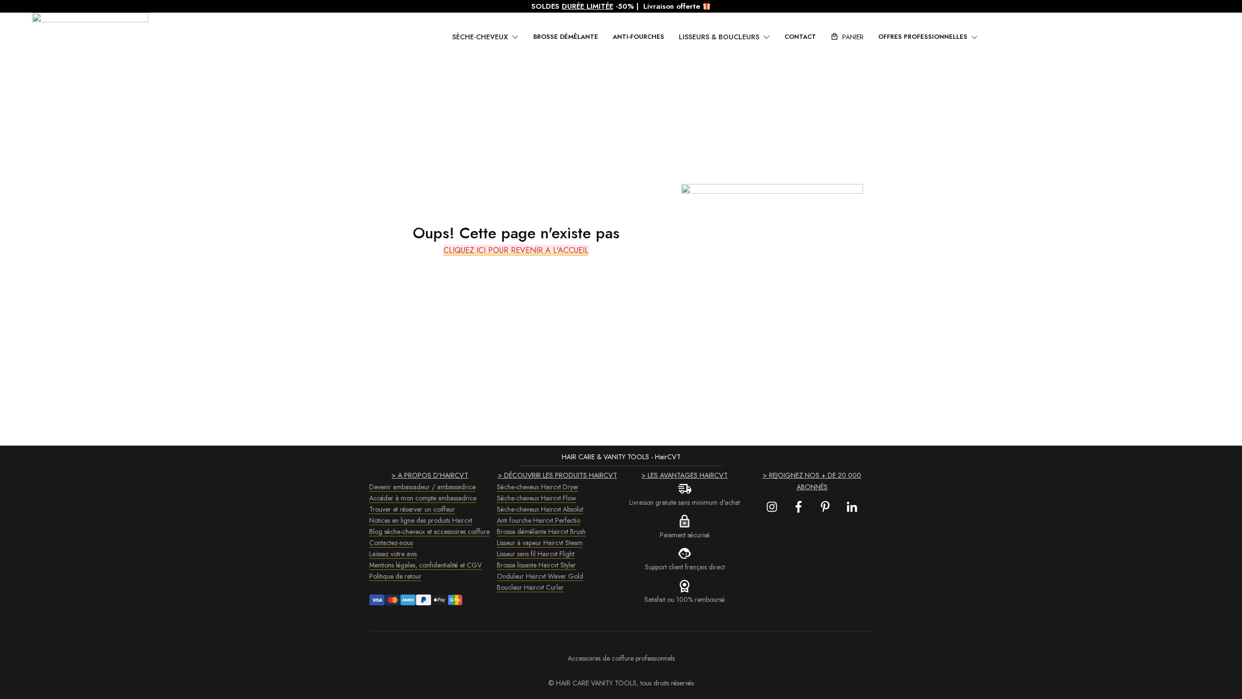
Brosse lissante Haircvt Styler (536, 565)
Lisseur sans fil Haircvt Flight (535, 554)
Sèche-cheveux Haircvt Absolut (540, 509)
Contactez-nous (391, 543)
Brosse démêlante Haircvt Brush (541, 531)
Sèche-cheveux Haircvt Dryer (538, 487)
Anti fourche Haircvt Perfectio (538, 520)
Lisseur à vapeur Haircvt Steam (540, 543)
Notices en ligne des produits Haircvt (420, 520)
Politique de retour (395, 576)
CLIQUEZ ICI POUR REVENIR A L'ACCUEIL (515, 250)
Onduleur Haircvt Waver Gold (540, 576)
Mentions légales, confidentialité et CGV (425, 565)
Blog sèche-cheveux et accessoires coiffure (429, 531)
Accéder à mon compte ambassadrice (422, 498)
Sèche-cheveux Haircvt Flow (536, 498)
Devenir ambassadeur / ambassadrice (422, 487)
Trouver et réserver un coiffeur (412, 509)
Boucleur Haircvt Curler (530, 587)
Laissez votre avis (393, 554)
